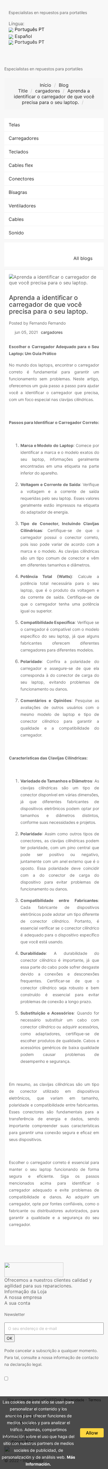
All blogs (86, 258)
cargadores (51, 332)
